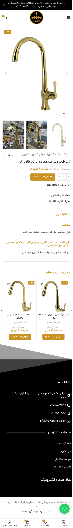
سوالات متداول (63, 459)
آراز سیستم (27, 511)
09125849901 (23, 6)
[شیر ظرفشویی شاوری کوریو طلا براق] (53, 295)
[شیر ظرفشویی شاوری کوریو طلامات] (20, 295)
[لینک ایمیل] (54, 201)
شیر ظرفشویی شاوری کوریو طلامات (19, 316)
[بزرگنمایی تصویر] (64, 112)
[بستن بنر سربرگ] (4, 5)
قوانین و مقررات (62, 467)
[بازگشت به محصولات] (9, 155)
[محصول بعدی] (5, 155)
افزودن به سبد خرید (43, 177)
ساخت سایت (45, 511)
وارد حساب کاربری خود (38, 252)
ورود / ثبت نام (63, 444)
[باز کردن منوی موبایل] (68, 17)
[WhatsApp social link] (50, 201)
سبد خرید (65, 451)
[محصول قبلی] (13, 155)
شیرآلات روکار (45, 154)
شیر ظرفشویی (28, 154)
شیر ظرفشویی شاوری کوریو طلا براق (53, 316)
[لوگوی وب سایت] (36, 17)
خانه (68, 154)
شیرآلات (58, 154)
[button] (67, 73)
